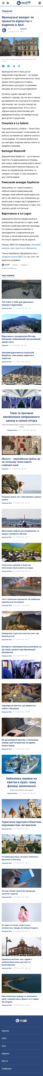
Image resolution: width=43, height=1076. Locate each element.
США (4, 1038)
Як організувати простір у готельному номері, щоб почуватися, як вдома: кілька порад (20, 743)
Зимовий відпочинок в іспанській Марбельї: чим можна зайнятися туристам (18, 355)
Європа (5, 1031)
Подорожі (23, 29)
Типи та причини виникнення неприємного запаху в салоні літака (21, 416)
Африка (5, 1053)
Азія (4, 1046)
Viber (33, 256)
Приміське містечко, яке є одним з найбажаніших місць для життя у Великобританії (17, 962)
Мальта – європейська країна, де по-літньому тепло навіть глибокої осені (21, 462)
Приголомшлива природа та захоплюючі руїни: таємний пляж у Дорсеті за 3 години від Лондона (20, 999)
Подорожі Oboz (7, 308)
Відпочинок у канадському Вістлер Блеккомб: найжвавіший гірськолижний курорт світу (21, 339)
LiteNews (15, 265)
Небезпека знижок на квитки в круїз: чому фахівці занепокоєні (21, 782)
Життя (5, 1061)
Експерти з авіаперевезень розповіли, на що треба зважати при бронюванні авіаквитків (21, 649)
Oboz (9, 29)
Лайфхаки (6, 1068)
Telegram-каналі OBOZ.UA (14, 256)
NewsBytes (31, 108)
